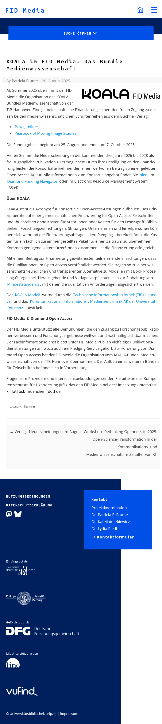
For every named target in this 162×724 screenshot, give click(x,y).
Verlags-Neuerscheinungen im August (46, 431)
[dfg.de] (43, 631)
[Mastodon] (9, 514)
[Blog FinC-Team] (13, 662)
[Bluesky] (18, 514)
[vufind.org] (22, 689)
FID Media (25, 10)
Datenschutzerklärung (29, 505)
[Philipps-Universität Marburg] (26, 598)
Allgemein (29, 406)
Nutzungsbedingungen (28, 496)
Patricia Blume (25, 80)
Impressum (69, 713)
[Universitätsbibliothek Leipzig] (20, 570)
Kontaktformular (115, 537)
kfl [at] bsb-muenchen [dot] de (34, 391)
